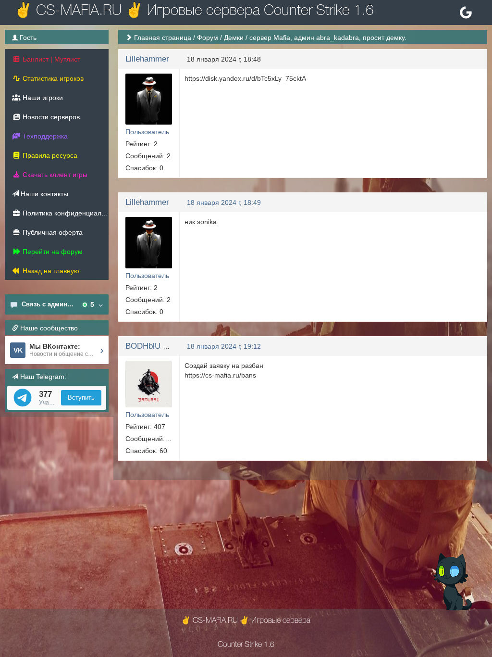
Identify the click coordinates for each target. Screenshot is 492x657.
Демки (234, 37)
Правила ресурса (49, 155)
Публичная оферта (52, 232)
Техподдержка (44, 136)
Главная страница (162, 37)
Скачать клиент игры (54, 174)
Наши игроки (42, 97)
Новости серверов (50, 117)
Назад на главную (50, 271)
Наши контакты (43, 194)
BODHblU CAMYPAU (163, 346)
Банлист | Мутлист (50, 59)
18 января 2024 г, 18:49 (224, 202)
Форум (207, 37)
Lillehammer (147, 58)
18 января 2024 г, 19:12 (224, 346)
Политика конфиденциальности (65, 213)
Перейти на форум (52, 251)
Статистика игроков (52, 78)
